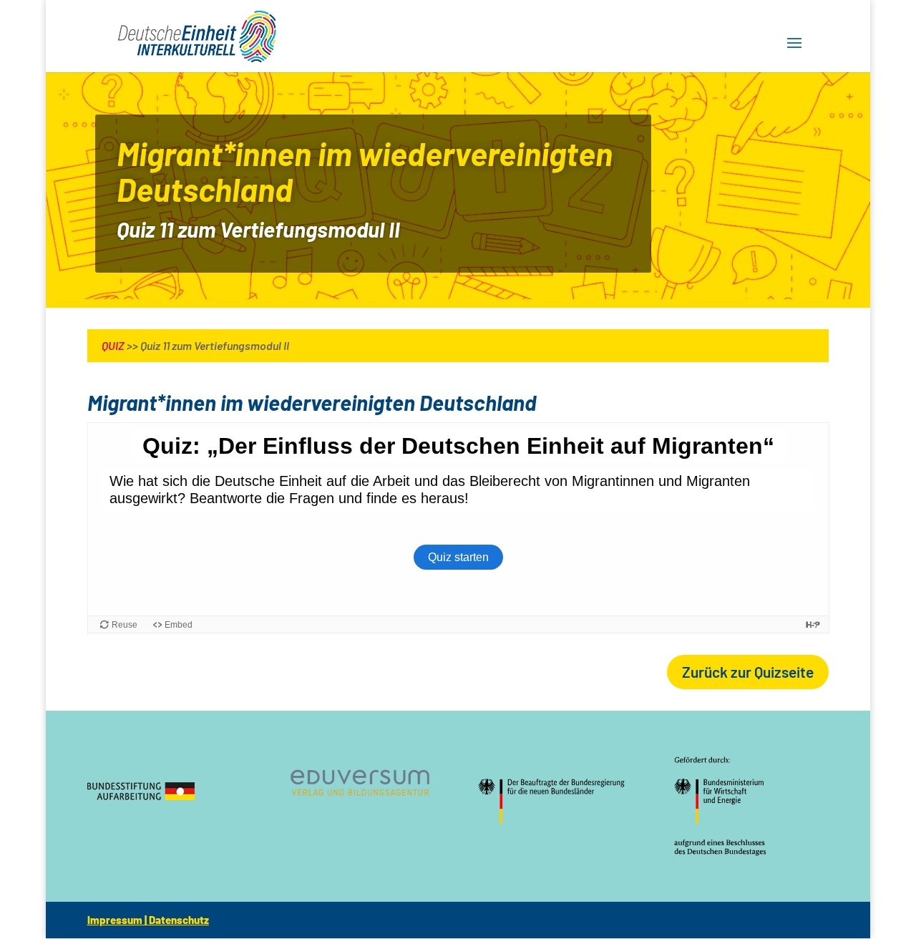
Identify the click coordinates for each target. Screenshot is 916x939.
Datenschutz (179, 919)
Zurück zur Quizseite (748, 672)
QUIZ (113, 345)
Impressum (114, 919)
